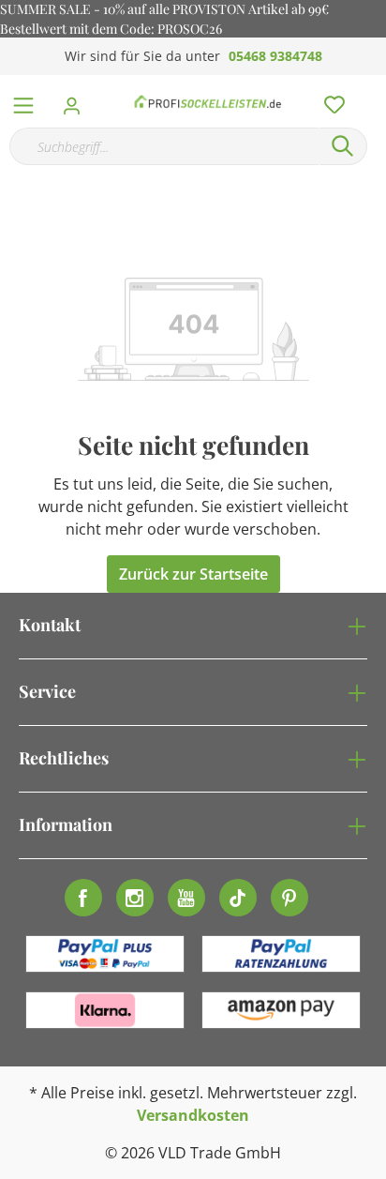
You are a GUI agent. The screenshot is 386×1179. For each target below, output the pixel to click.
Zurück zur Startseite (193, 574)
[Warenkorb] (375, 84)
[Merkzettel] (329, 100)
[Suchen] (343, 146)
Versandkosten (193, 1115)
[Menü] (23, 101)
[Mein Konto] (77, 100)
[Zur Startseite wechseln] (208, 101)
